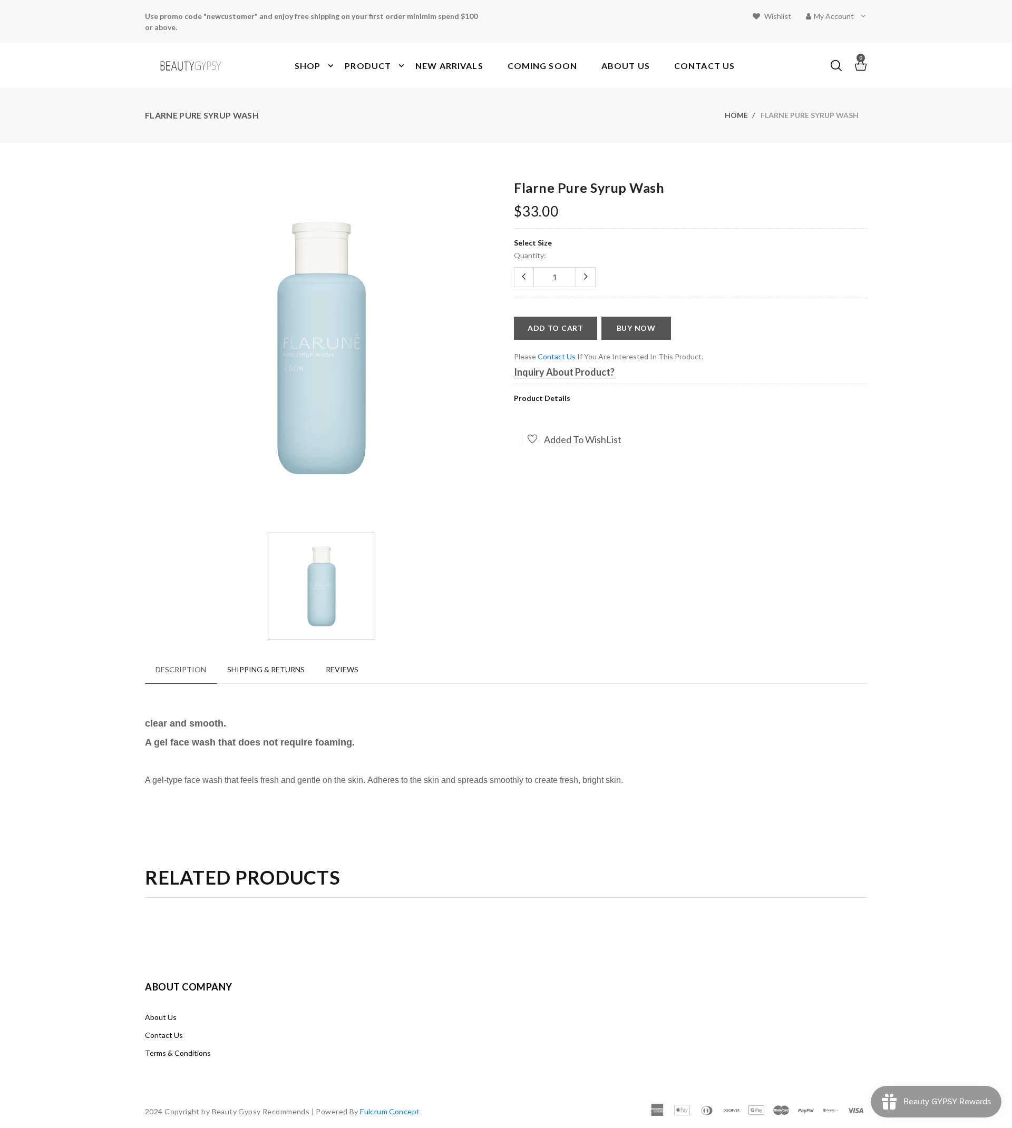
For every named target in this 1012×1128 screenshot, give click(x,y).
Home (736, 115)
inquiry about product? (564, 372)
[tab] (181, 669)
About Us (161, 1017)
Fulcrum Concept (390, 1111)
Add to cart (555, 327)
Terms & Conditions (178, 1052)
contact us (557, 356)
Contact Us (164, 1035)
